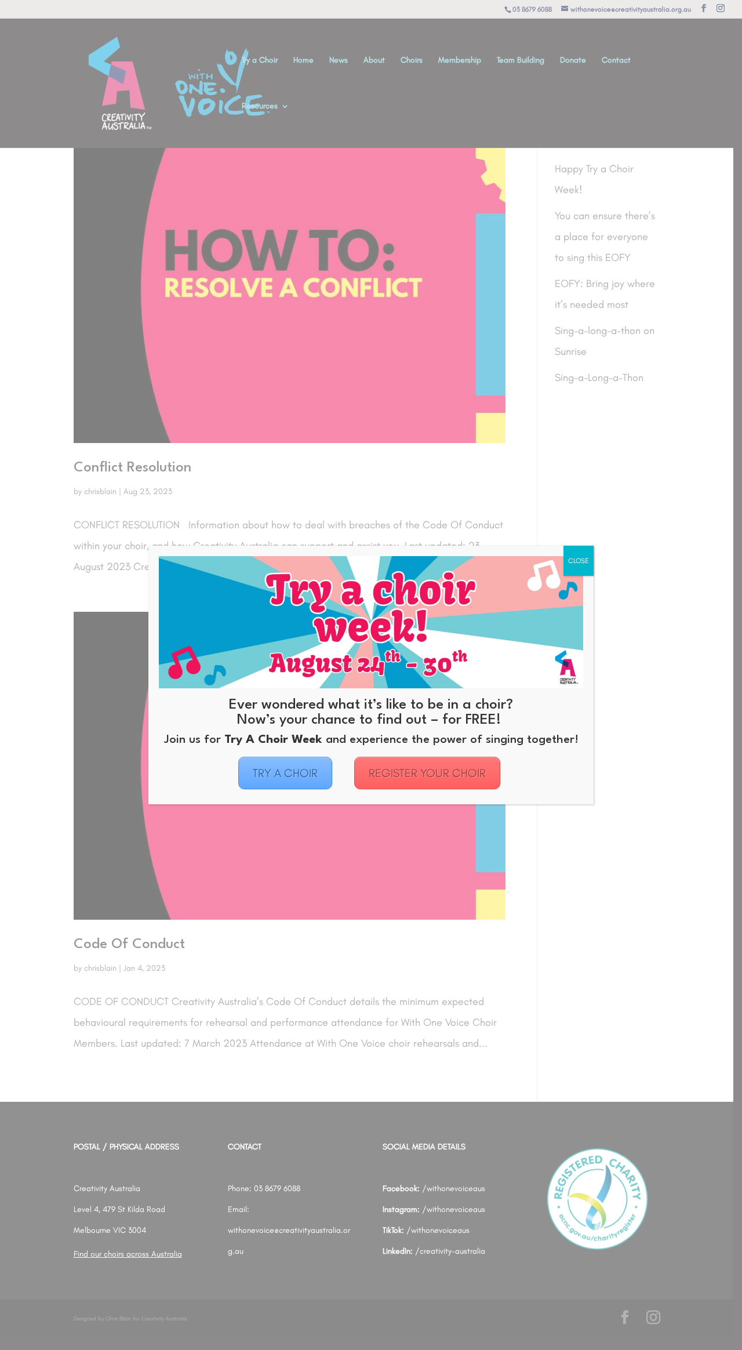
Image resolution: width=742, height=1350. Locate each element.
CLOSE (578, 561)
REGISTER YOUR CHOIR (427, 773)
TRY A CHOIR (285, 773)
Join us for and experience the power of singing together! (371, 740)
